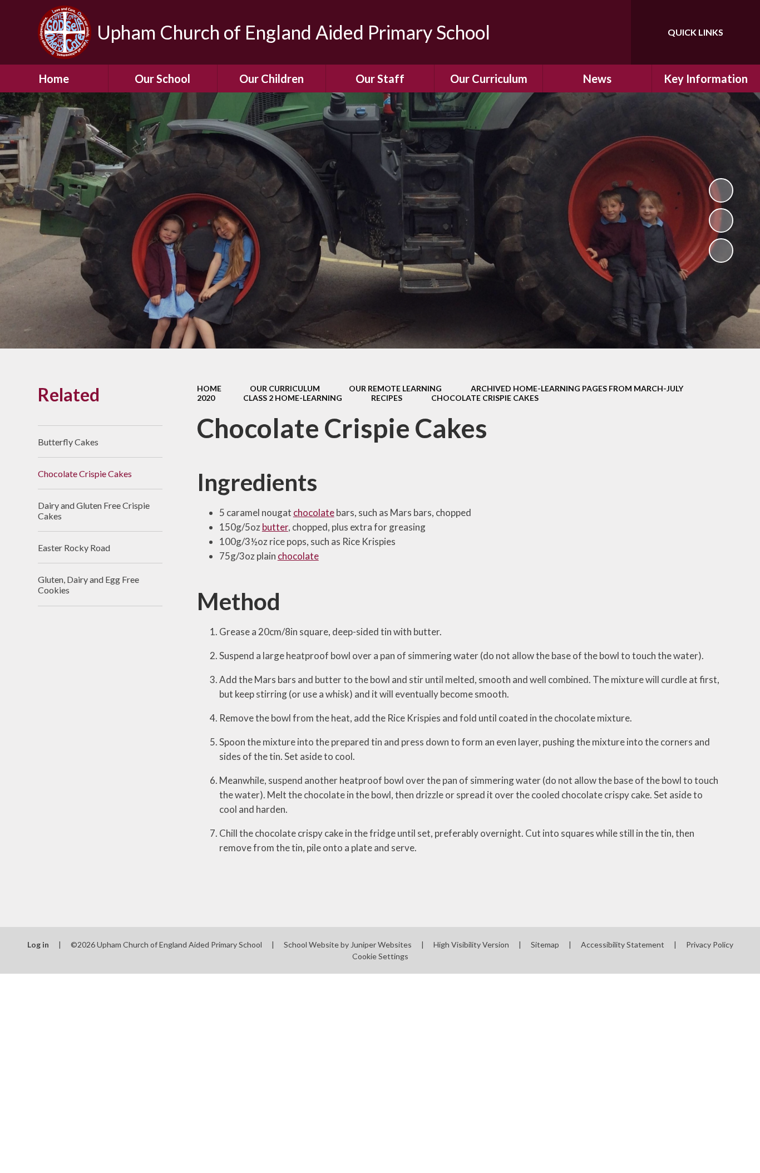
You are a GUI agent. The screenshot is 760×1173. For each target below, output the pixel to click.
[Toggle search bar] (611, 32)
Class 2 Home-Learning (292, 398)
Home (209, 388)
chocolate (313, 512)
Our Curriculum (285, 388)
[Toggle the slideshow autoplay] (721, 190)
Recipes (386, 398)
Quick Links (695, 32)
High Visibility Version (471, 944)
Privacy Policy (709, 944)
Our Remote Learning (395, 388)
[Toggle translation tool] (572, 32)
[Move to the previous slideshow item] (721, 220)
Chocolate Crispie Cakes (485, 398)
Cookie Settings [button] (380, 956)
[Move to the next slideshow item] (721, 250)
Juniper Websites (381, 944)
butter (275, 527)
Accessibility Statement (622, 944)
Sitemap (545, 944)
